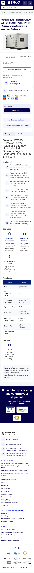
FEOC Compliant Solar (8, 529)
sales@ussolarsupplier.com (14, 444)
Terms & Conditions (7, 497)
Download (15, 110)
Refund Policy (5, 488)
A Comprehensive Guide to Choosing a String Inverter (14, 474)
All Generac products (16, 120)
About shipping (8, 77)
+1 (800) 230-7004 (12, 439)
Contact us (13, 81)
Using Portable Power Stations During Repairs (15, 463)
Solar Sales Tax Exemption (9, 535)
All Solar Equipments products (16, 125)
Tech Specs (21, 134)
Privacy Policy (5, 500)
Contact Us (4, 485)
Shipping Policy (6, 491)
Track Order (5, 505)
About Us (4, 513)
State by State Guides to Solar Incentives (13, 519)
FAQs (3, 483)
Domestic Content (7, 538)
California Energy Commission (10, 540)
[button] (3, 3)
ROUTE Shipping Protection (9, 502)
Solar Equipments (14, 12)
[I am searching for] (31, 7)
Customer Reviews (7, 521)
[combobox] (17, 7)
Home (3, 12)
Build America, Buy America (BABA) (12, 532)
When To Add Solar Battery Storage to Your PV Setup (15, 467)
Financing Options (6, 494)
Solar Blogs (4, 516)
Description (9, 134)
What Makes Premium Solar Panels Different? (15, 470)
